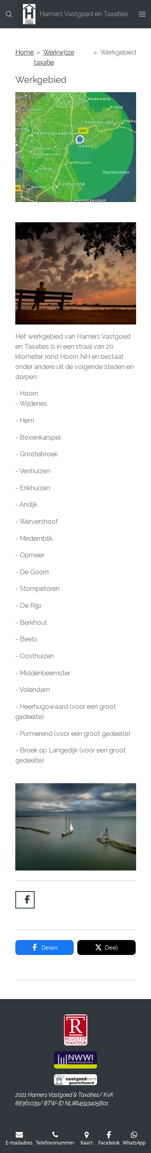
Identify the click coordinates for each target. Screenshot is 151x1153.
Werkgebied (118, 52)
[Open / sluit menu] (142, 14)
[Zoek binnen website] (9, 14)
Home (24, 52)
